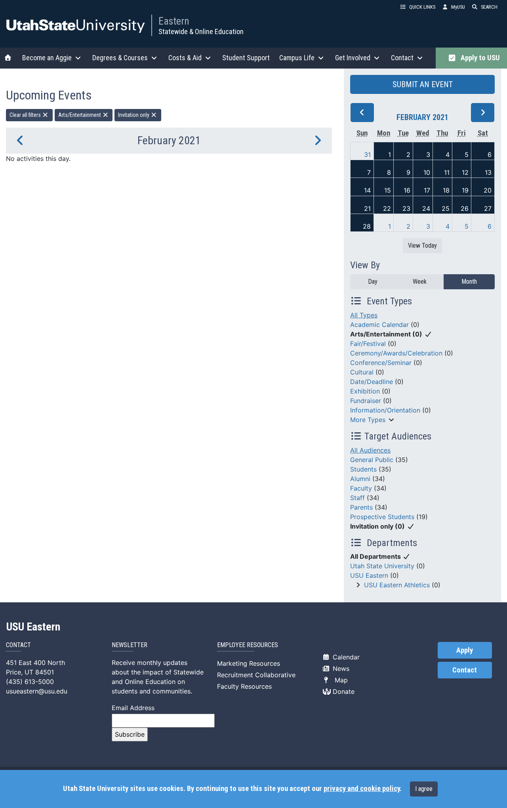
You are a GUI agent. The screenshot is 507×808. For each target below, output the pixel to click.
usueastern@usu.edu (36, 691)
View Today (422, 245)
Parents (361, 507)
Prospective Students (382, 517)
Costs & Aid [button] (185, 57)
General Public (371, 460)
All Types (363, 315)
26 (465, 208)
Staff (357, 498)
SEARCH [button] (489, 7)
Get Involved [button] (352, 57)
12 (465, 172)
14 (367, 190)
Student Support (246, 57)
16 (407, 190)
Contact (464, 670)
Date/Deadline (371, 382)
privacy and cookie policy (362, 788)
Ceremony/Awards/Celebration (396, 353)
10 (426, 172)
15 (387, 190)
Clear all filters (26, 115)
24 (426, 208)
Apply (464, 650)
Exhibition (365, 391)
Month (469, 281)
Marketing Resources (248, 663)
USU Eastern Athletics (397, 585)
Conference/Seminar (381, 363)
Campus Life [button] (296, 57)
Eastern (173, 21)
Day (372, 281)
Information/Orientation (385, 410)
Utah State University (382, 566)
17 (427, 190)
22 (387, 208)
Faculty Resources (244, 686)
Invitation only (134, 115)
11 (447, 172)
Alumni (360, 479)
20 (488, 190)
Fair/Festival (368, 344)
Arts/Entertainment (80, 115)
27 (488, 208)
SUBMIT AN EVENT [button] (423, 84)
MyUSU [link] (458, 7)
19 (465, 190)
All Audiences (370, 450)
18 (446, 190)
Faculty (361, 488)
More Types (367, 420)
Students (363, 469)
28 (367, 226)
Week (420, 281)
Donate (343, 691)
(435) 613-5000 (30, 682)
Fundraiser (365, 401)
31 (367, 155)
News (340, 668)
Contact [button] (402, 57)
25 (446, 208)
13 (488, 172)
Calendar (345, 657)
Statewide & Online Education (201, 31)
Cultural (362, 372)
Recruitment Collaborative (256, 675)
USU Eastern (369, 575)
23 (406, 208)
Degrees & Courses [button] (120, 57)
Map (339, 680)
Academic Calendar (379, 325)
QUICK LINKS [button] (422, 7)
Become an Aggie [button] (47, 57)
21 (367, 208)
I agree (424, 789)
